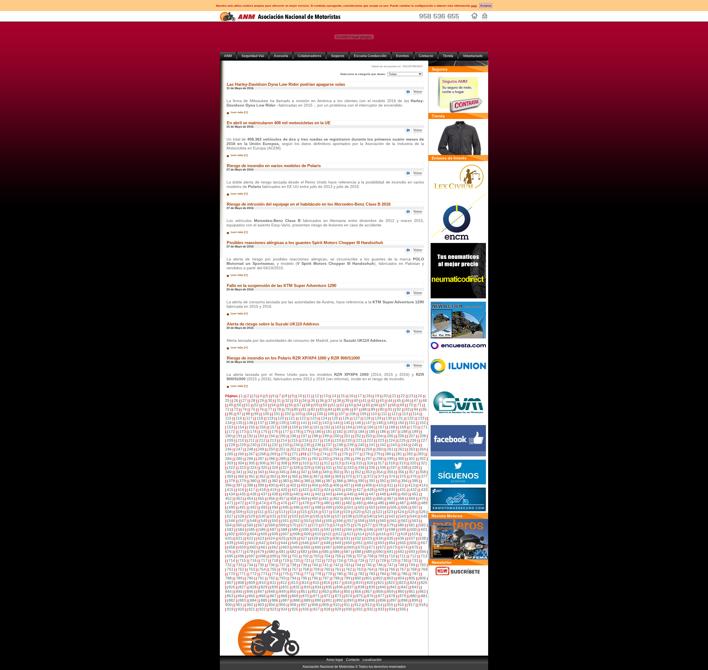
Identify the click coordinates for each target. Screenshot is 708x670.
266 (241, 454)
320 (413, 463)
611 (329, 534)
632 (358, 538)
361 (251, 476)
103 (298, 414)
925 (294, 609)
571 (304, 525)
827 (242, 587)
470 (422, 498)
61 (333, 405)
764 (370, 569)
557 (350, 520)
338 (404, 467)
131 (399, 418)
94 (416, 409)
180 (318, 431)
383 (285, 480)
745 (368, 565)
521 (368, 511)
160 (305, 427)
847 (260, 591)
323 (242, 467)
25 (227, 400)
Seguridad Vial (252, 56)
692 (401, 551)
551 (285, 520)
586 (262, 529)
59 (316, 405)
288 (271, 458)
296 (358, 458)
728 (382, 560)
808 (241, 582)
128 (367, 418)
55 (282, 405)
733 (239, 565)
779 (329, 573)
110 (374, 414)
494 (275, 507)
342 (250, 472)
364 (284, 476)
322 (231, 467)
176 (275, 431)
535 (316, 516)
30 (270, 400)
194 (271, 436)
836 (339, 587)
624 (271, 538)
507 (415, 507)
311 (316, 463)
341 (239, 472)
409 (368, 485)
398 (250, 485)
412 (400, 485)
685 (325, 551)
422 (305, 489)
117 (249, 418)
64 (359, 405)
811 (273, 582)
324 (253, 467)
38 (339, 400)
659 (242, 547)
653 (381, 542)
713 (424, 556)
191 (239, 436)
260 (379, 449)
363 (273, 476)
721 (307, 560)
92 (399, 409)
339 (415, 467)
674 (404, 547)
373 (381, 476)
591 (316, 529)
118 (260, 418)
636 (401, 538)
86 (347, 409)
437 (264, 494)
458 (293, 498)
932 (370, 609)
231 (264, 445)
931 (359, 609)
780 (339, 573)
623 (260, 538)
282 (409, 454)
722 (318, 560)
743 (347, 565)
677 (239, 551)
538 (348, 516)
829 (264, 587)
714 (231, 560)
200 (336, 436)
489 (424, 503)
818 (348, 582)
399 (260, 485)
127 (356, 418)
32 (287, 400)
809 (251, 582)
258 (358, 449)
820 (370, 582)
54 (273, 405)
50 (239, 405)
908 (314, 604)
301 (411, 458)
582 (422, 525)
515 (303, 511)
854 (336, 591)
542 (392, 516)
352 (358, 472)
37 (330, 400)
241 (372, 445)
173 (242, 431)
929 (338, 609)
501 (350, 507)
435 (242, 494)
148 (379, 422)
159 (294, 427)
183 (350, 431)
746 (379, 565)
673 (393, 547)
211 (251, 440)
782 (361, 573)
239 (350, 445)
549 (264, 520)
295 (347, 458)
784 (382, 573)
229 (242, 445)
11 (308, 396)
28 (253, 400)
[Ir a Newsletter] (458, 576)
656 (413, 542)
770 (231, 573)
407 (347, 485)
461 (325, 498)
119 (270, 418)
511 (260, 511)
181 (329, 431)
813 (294, 582)
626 (293, 538)
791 (260, 578)
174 (253, 431)
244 (404, 445)
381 (264, 480)
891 (329, 600)
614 (361, 534)
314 (348, 463)
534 (305, 516)
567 (260, 525)
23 (411, 396)
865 (251, 596)
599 (402, 529)
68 (393, 405)
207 (411, 436)
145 (347, 422)
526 (422, 511)
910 (336, 604)
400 (271, 485)
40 (356, 400)
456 (271, 498)
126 (345, 418)
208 (422, 436)
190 (228, 436)
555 (329, 520)
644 (284, 542)
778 (318, 573)
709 (381, 556)
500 (339, 507)
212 (262, 440)
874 (348, 596)
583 (230, 529)
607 (285, 534)
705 (338, 556)
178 (296, 431)
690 (379, 551)
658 (231, 547)
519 (346, 511)
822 (391, 582)
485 (381, 503)
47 (416, 400)
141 (304, 422)
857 (368, 591)
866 (262, 596)
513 (282, 511)
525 (411, 511)
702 (305, 556)
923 (273, 609)
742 (336, 565)
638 (422, 538)
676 (228, 551)
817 (337, 582)
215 (294, 440)
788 (228, 578)
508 (228, 511)
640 (241, 542)
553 (307, 520)
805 (411, 578)
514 (293, 511)
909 (325, 604)
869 (294, 596)
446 (361, 494)
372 (370, 476)
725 (350, 560)
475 (273, 503)
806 (422, 578)
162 (327, 427)
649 (338, 542)
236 (318, 445)
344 (271, 472)
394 (404, 480)
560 (382, 520)
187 (393, 431)
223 (381, 440)
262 (401, 449)
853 (325, 591)
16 (351, 396)
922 (262, 609)
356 (401, 472)
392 (382, 480)
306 (262, 463)
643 (273, 542)
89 (373, 409)
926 (305, 609)
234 (296, 445)
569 (282, 525)
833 (307, 587)
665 (307, 547)
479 (316, 503)
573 (325, 525)
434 (231, 494)
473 (251, 503)
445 (350, 494)
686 (336, 551)
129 (378, 418)
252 (293, 449)
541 (381, 516)
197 (304, 436)
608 (296, 534)
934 (392, 609)
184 (361, 431)
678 (250, 551)
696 (241, 556)
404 (314, 485)
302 (422, 458)
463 (347, 498)
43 (381, 400)
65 (368, 405)
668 (339, 547)
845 (239, 591)
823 (402, 582)
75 (253, 409)
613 (350, 534)
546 (231, 520)
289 (282, 458)
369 (338, 476)
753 (251, 569)
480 (327, 503)
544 (413, 516)
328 (296, 467)
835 (329, 587)
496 (296, 507)
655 (402, 542)
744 (358, 565)
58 (308, 405)
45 (399, 400)
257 (347, 449)
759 (316, 569)
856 (358, 591)
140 (293, 422)
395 (415, 480)
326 (275, 467)
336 (382, 467)
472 (241, 503)
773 (264, 573)
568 (271, 525)
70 (410, 405)
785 (393, 573)
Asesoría (281, 56)
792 (271, 578)
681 (282, 551)
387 (329, 480)
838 (361, 587)
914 (379, 604)
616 (382, 534)
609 (307, 534)
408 (358, 485)
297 (368, 458)
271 (294, 454)
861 (411, 591)
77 (270, 409)
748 (401, 565)
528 (241, 516)
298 (379, 458)
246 (228, 449)
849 (282, 591)
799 (347, 578)
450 (404, 494)
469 (411, 498)
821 (381, 582)
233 (285, 445)
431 (402, 489)
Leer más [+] (239, 112)
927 (316, 609)
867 (273, 596)
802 (379, 578)
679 (260, 551)
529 (251, 516)
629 (325, 538)
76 (261, 409)
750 (422, 565)
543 (402, 516)
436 (253, 494)
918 (422, 604)
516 (314, 511)
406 (336, 485)
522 (379, 511)
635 (390, 538)
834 (318, 587)
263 (411, 449)
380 (253, 480)
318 (391, 463)
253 (304, 449)
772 (253, 573)
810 (262, 582)
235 (307, 445)
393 (393, 480)
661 (264, 547)
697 (251, 556)
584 (241, 529)
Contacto (426, 56)
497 (307, 507)
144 (336, 422)
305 (251, 463)
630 (336, 538)
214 (283, 440)
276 (345, 454)
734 (250, 565)
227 (424, 440)
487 (402, 503)
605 (264, 534)
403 (304, 485)
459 (304, 498)
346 (293, 472)
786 (404, 573)
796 (314, 578)
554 (318, 520)
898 (404, 600)
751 (230, 569)
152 (422, 422)
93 (407, 409)
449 (393, 494)
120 (281, 418)
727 (372, 560)
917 (411, 604)
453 (239, 498)
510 (250, 511)
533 (294, 516)
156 (262, 427)
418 (262, 489)
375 (402, 476)
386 (318, 480)
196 (293, 436)
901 (239, 604)
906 (293, 604)
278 (366, 454)
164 (348, 427)
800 (358, 578)
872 (327, 596)
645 (294, 542)
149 (390, 422)
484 (370, 503)
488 (413, 503)
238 (339, 445)
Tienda (448, 56)
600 (413, 529)
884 (253, 600)
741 (325, 565)
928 (327, 609)
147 (368, 422)
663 (285, 547)
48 (424, 400)
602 (231, 534)
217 (316, 440)
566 (250, 525)
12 (317, 396)
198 (314, 436)
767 (402, 569)
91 (390, 409)
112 (394, 414)
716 (253, 560)
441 (307, 494)
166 (370, 427)
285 (239, 458)
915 (390, 604)
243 (393, 445)
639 (230, 542)
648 (327, 542)
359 (230, 476)
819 (359, 582)
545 (424, 516)
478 (305, 503)
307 (273, 463)
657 (424, 542)
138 (271, 422)
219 (337, 440)
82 (313, 409)
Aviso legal (334, 660)
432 (413, 489)
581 (411, 525)
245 (415, 445)
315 (359, 463)
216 (305, 440)
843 (415, 587)
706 (348, 556)
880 (413, 596)
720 (296, 560)
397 (239, 485)
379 (242, 480)
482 (348, 503)
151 (411, 422)
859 (390, 591)
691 (390, 551)
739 (304, 565)
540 (370, 516)
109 (363, 414)
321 (424, 463)
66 (376, 405)
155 (251, 427)
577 (368, 525)
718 (275, 560)
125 (335, 418)
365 (294, 476)
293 (325, 458)
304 (241, 463)
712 (413, 556)
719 (285, 560)
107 (341, 414)
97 (239, 414)
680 (271, 551)
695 (230, 556)
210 (241, 440)
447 (372, 494)
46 (407, 400)
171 (424, 427)
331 (329, 467)
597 (381, 529)
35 (313, 400)
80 (296, 409)
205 (390, 436)
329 (307, 467)
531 (273, 516)
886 (275, 600)
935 (402, 609)
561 (393, 520)
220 (348, 440)
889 (307, 600)
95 (424, 409)
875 (359, 596)
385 (307, 480)
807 (230, 582)
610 (318, 534)
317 (381, 463)
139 (282, 422)
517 (325, 511)
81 (304, 409)
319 (402, 463)
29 (261, 400)
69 (402, 405)
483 (359, 503)
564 (228, 525)
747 (390, 565)
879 (402, 596)
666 (318, 547)
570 (293, 525)
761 (338, 569)
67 (385, 405)
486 (392, 503)
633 (368, 538)
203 (368, 436)
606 (275, 534)
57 (299, 405)
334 (361, 467)
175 (264, 431)
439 (285, 494)
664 (296, 547)
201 (347, 436)
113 (405, 414)
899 (415, 600)
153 (230, 427)
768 (413, 569)
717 (264, 560)
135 (239, 422)
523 (390, 511)
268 (262, 454)
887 (285, 600)
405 (325, 485)
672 (382, 547)
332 (339, 467)
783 (372, 573)
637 (411, 538)
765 (381, 569)
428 (370, 489)
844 (228, 591)
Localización (372, 660)
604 (253, 534)
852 (314, 591)
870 (305, 596)
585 (251, 529)
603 (242, 534)
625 (282, 538)
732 (228, 565)
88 (364, 409)
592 (327, 529)
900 (228, 604)
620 (228, 538)
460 (314, 498)
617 (393, 534)
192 (250, 436)
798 (336, 578)
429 (381, 489)
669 (350, 547)
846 (250, 591)
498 (318, 507)
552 (296, 520)
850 (293, 591)
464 (358, 498)
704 (327, 556)
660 (253, 547)
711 (402, 556)
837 (350, 587)
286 (250, 458)
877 (381, 596)
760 (327, 569)
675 (415, 547)
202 (358, 436)
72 (227, 409)
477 (294, 503)
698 (262, 556)
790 (250, 578)
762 (348, 569)
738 (293, 565)
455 (260, 498)
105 (320, 414)
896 (382, 600)
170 (413, 427)
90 (381, 409)
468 (401, 498)
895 (372, 600)
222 (370, 440)
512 (271, 511)
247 (239, 449)
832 (296, 587)
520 (357, 511)
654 (392, 542)
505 (393, 507)
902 (250, 604)
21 (394, 396)
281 (398, 454)
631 (347, 538)
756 (284, 569)
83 (321, 409)
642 (262, 542)
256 (336, 449)
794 (293, 578)
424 (327, 489)
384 (296, 480)
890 (318, 600)
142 (314, 422)
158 (284, 427)
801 (368, 578)
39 (347, 400)
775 (285, 573)
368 (327, 476)
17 (360, 396)
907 (304, 604)
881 (424, 596)
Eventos (402, 56)
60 (325, 405)
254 (314, 449)
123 (313, 418)
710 (392, 556)
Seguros (337, 56)
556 (339, 520)
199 (325, 436)
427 (359, 489)
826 (231, 587)
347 (304, 472)
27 (244, 400)
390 (361, 480)
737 (282, 565)
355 (390, 472)
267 (251, 454)
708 (370, 556)
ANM (228, 56)
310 (305, 463)
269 (273, 454)
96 (230, 414)
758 (305, 569)
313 (337, 463)
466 (379, 498)
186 (382, 431)
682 (293, 551)
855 (347, 591)
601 (424, 529)
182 (339, 431)
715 (242, 560)
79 (287, 409)
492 (253, 507)
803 (390, 578)
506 (404, 507)
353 (368, 472)
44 (390, 400)
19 (377, 396)
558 (361, 520)
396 (228, 485)
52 (256, 405)
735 (260, 565)
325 (264, 467)
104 (309, 414)
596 (370, 529)
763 (359, 569)
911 (347, 604)
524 (400, 511)
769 (424, 569)
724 (339, 560)
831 (285, 587)
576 (358, 525)
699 (273, 556)
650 (348, 542)
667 (329, 547)
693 (411, 551)
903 (260, 604)
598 (392, 529)
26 (236, 400)
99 (256, 414)
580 (401, 525)
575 (347, 525)
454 (250, 498)
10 (300, 396)
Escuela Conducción (370, 56)
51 (248, 405)
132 (410, 418)
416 (241, 489)
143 (325, 422)
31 (279, 400)
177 (285, 431)
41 (364, 400)
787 (415, 573)
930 (348, 609)
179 (307, 431)
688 (358, 551)
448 (382, 494)
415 (230, 489)
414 (422, 485)
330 (318, 467)
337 (393, 467)
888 (296, 600)
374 (392, 476)
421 (294, 489)
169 (402, 427)
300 (401, 458)
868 (284, 596)
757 (294, 569)
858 (379, 591)
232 (275, 445)
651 (359, 542)
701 (294, 556)
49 (230, 405)
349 (325, 472)
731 (415, 560)
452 (228, 498)
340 (228, 472)
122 (302, 418)
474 (262, 503)
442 (318, 494)
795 (304, 578)
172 (231, 431)
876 (370, 596)
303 (230, 463)
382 (275, 480)
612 (339, 534)
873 (338, 596)
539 (359, 516)
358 (422, 472)
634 (379, 538)
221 (359, 440)
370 (348, 476)
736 (271, 565)
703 (316, 556)
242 (382, 445)
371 (359, 476)
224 (391, 440)
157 (273, 427)
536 (327, 516)
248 (250, 449)
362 (262, 476)
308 (284, 463)
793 (282, 578)
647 (316, 542)
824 (413, 582)
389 (350, 480)
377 (424, 476)
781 (350, 573)
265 (230, 454)
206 (401, 436)
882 (231, 600)
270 (284, 454)
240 (361, 445)
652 (370, 542)
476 (284, 503)
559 (372, 520)
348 (314, 472)
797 (325, 578)
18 (368, 396)
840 (382, 587)
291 (304, 458)
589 (294, 529)
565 (239, 525)
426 (348, 489)
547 (242, 520)
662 (275, 547)
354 (379, 472)
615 (371, 534)
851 (304, 591)
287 (260, 458)
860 (401, 591)
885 (264, 600)
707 (359, 556)
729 (393, 560)
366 (305, 476)
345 (282, 472)
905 (282, 604)
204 (379, 436)
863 (230, 596)
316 (370, 463)
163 (338, 427)
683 (304, 551)
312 (327, 463)
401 (282, 485)
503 (372, 507)
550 (275, 520)
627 (304, 538)
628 (314, 538)
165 (359, 427)
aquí (474, 5)
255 (325, 449)
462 (336, 498)
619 (415, 534)
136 (250, 422)
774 (275, 573)
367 (316, 476)
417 (251, 489)
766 (392, 569)
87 (356, 409)
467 (390, 498)
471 (230, 503)
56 (290, 405)
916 (400, 604)
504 (382, 507)
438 (275, 494)
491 (242, 507)
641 (251, 542)
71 (419, 405)
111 (384, 414)
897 (393, 600)
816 (327, 582)
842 (404, 587)
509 (239, 511)
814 (305, 582)
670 (361, 547)
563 (415, 520)
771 (242, 573)
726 (361, 560)
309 (294, 463)
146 (358, 422)
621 (239, 538)
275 (334, 454)
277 (355, 454)
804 (401, 578)
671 (372, 547)
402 (293, 485)
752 (241, 569)
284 (228, 458)
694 (422, 551)
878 (392, 596)
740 (314, 565)
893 (350, 600)
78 (279, 409)
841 (393, 587)
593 (338, 529)
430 (392, 489)
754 (262, 569)
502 (361, 507)
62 (342, 405)
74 (244, 409)
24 (420, 396)
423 (316, 489)
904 (271, 604)
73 (236, 409)
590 (305, 529)
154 (241, 427)
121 (291, 418)
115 (228, 418)
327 (285, 467)
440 (296, 494)
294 (336, 458)
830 (275, 587)
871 (316, 596)
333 (350, 467)
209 (230, 440)
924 (284, 609)
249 (260, 449)
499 (329, 507)
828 (253, 587)
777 (307, 573)
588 (284, 529)
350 (336, 472)
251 (282, 449)
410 (379, 485)
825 (424, 582)
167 (381, 427)
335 (372, 467)
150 (401, 422)
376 (413, 476)
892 (339, 600)
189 (415, 431)
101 (277, 414)
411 (390, 485)
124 (324, 418)
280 (388, 454)
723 (329, 560)
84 (330, 409)
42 (373, 400)
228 (231, 445)
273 (312, 454)
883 (242, 600)
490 (231, 507)
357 (411, 472)
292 (314, 458)
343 (260, 472)
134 (228, 422)
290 (293, 458)
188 (404, 431)
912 (357, 604)
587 (273, 529)
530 (262, 516)
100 (266, 414)
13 (325, 396)
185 (372, 431)
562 (404, 520)
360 (241, 476)
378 (231, 480)
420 (284, 489)
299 (390, 458)
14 (334, 396)
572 (314, 525)
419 (273, 489)
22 (402, 396)
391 (372, 480)
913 (368, 604)
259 (368, 449)
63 (350, 405)
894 (361, 600)
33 (296, 400)
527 (230, 516)
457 (282, 498)
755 (273, 569)
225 (402, 440)
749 (411, 565)
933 (381, 609)
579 (390, 525)
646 (305, 542)
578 (379, 525)
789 (239, 578)
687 (347, 551)
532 (284, 516)
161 (316, 427)
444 (339, 494)
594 (348, 529)
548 (253, 520)
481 (338, 503)
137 (260, 422)
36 (321, 400)
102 (287, 414)
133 (421, 418)
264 (422, 449)
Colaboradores (309, 56)
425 (338, 489)
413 (411, 485)
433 (424, 489)
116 (239, 418)
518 (336, 511)
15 (342, 396)
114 (415, 414)
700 (284, 556)
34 (304, 400)
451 (415, 494)
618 (404, 534)
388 (339, 480)
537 (338, 516)
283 (420, 454)
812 (283, 582)
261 (390, 449)
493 (264, 507)
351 (347, 472)
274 (323, 454)
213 (273, 440)
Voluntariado (473, 56)
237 (329, 445)
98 (248, 414)
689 (368, 551)
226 (413, 440)
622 (250, 538)
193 (260, 436)
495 (285, 507)
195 (282, 436)
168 (392, 427)
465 (368, 498)
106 (330, 414)
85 (339, 409)
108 (352, 414)
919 (230, 609)
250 (271, 449)
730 (404, 560)
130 (389, 418)
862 (422, 591)
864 (241, 596)
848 (271, 591)
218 (327, 440)
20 (385, 396)
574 (336, 525)
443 (329, 494)
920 (241, 609)
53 (265, 405)
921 (251, 609)
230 (253, 445)
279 (377, 454)
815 (316, 582)
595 (359, 529)
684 (314, 551)
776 (296, 573)
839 (372, 587)
